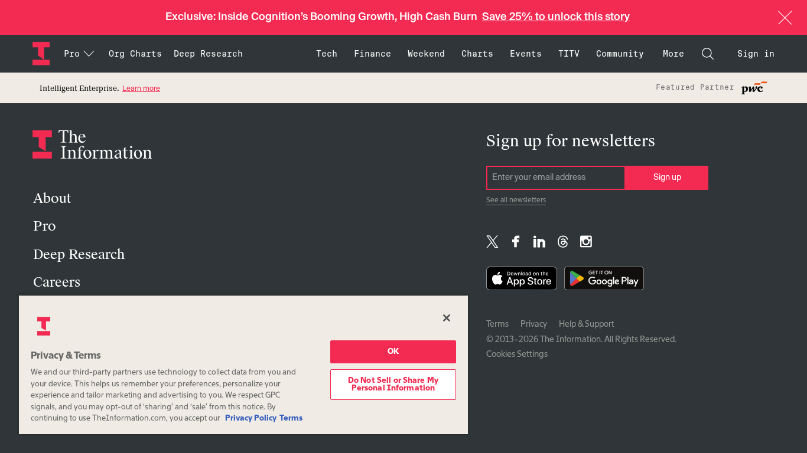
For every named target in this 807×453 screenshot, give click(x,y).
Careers (56, 282)
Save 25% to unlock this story (556, 17)
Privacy (533, 324)
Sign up (667, 177)
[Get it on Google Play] (604, 281)
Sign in (756, 53)
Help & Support (586, 324)
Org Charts (135, 53)
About (52, 198)
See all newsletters (516, 200)
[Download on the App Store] (521, 281)
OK (393, 352)
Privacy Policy (250, 418)
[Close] (447, 318)
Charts (477, 53)
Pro (44, 226)
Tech (326, 53)
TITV (569, 53)
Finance (372, 53)
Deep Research (208, 53)
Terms (497, 324)
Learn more (141, 89)
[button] (785, 17)
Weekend (426, 53)
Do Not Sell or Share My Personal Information (393, 384)
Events (526, 53)
